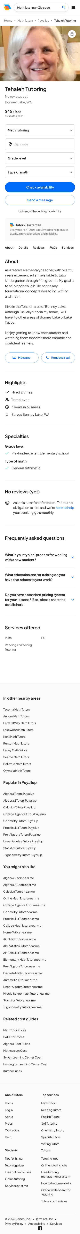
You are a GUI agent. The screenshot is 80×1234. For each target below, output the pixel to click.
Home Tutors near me (17, 932)
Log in (9, 1110)
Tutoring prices (15, 1165)
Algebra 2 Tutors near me (19, 884)
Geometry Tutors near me (20, 912)
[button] (40, 557)
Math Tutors (25, 20)
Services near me (16, 1185)
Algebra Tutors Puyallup (18, 793)
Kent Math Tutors (14, 736)
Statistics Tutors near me (19, 1000)
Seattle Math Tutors (16, 757)
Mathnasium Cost (15, 1050)
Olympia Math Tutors (17, 770)
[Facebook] (40, 1228)
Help (8, 1137)
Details (23, 247)
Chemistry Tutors (52, 1130)
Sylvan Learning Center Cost (22, 1057)
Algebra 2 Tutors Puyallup (20, 800)
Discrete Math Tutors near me (22, 973)
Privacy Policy (14, 1223)
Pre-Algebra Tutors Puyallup (22, 834)
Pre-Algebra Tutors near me (21, 966)
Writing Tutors (50, 1144)
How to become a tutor (56, 1183)
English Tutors (50, 1116)
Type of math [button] (18, 172)
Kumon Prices (12, 1071)
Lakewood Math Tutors (18, 730)
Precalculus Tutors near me (21, 918)
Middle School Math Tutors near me (26, 993)
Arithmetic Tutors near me (20, 980)
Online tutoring (15, 1179)
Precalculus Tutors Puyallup (21, 827)
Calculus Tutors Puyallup (19, 807)
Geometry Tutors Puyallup (20, 821)
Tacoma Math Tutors (16, 709)
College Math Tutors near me (22, 925)
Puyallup (43, 20)
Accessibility (36, 1223)
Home (8, 20)
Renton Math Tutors (16, 743)
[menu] (8, 7)
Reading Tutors (51, 1110)
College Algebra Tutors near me (24, 905)
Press (9, 1123)
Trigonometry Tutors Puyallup (22, 855)
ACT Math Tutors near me (19, 939)
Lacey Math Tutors (15, 750)
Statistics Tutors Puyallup (19, 848)
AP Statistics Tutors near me (21, 946)
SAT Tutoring (49, 1123)
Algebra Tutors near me (18, 878)
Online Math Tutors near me (21, 898)
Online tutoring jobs (54, 1165)
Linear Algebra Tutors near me (23, 986)
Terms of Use (44, 1219)
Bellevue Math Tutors (17, 764)
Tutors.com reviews (54, 1201)
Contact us (12, 1130)
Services (68, 247)
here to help (65, 507)
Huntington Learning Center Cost (25, 1064)
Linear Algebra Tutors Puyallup (23, 841)
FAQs (53, 247)
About (9, 247)
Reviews (39, 247)
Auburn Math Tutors (16, 716)
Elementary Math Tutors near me (24, 959)
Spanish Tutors (51, 1137)
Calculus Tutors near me (19, 891)
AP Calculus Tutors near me (21, 952)
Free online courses (18, 1172)
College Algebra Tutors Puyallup (24, 814)
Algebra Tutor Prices (16, 1044)
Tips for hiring (14, 1158)
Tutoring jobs (49, 1158)
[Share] (72, 34)
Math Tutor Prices (14, 1030)
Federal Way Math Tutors (19, 723)
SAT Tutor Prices (13, 1037)
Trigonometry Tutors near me (22, 1007)
